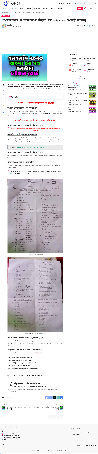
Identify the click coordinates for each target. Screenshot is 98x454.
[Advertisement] (49, 41)
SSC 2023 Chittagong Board (36, 375)
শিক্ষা (8, 15)
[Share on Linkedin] (3, 101)
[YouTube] (62, 3)
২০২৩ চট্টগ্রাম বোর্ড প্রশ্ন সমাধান (22, 134)
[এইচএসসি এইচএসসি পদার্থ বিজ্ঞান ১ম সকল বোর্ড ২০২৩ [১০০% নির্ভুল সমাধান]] (92, 88)
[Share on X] (85, 26)
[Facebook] (58, 3)
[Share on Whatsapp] (3, 98)
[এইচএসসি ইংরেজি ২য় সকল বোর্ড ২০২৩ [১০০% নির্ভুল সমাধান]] (92, 102)
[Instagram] (64, 3)
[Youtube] (75, 70)
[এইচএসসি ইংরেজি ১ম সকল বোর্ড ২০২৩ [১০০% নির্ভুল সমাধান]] (92, 110)
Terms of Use (25, 389)
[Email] (3, 105)
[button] (80, 8)
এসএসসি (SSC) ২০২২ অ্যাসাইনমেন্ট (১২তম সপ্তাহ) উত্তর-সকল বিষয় (23, 363)
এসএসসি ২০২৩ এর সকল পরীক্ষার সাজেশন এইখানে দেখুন (35, 103)
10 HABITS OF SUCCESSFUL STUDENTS (20, 365)
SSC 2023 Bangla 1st (24, 375)
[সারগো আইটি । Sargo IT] (14, 3)
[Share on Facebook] (82, 26)
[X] (60, 3)
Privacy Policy (51, 389)
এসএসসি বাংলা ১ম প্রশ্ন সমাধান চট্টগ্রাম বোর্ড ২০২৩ (25, 125)
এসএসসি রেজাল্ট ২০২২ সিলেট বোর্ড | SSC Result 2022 (20, 360)
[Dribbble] (89, 70)
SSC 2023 (16, 375)
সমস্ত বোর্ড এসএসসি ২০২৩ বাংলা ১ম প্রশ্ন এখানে (24, 349)
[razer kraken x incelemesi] (49, 453)
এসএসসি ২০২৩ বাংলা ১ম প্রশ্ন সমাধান (21, 162)
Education (9, 24)
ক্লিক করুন (39, 353)
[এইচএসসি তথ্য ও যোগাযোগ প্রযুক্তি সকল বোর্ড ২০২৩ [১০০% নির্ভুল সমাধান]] (92, 95)
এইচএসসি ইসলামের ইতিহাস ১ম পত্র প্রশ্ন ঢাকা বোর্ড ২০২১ (20, 357)
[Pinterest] (66, 3)
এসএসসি (4, 15)
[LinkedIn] (67, 3)
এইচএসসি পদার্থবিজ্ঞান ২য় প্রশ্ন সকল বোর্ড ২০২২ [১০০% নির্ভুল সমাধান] (23, 368)
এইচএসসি (69, 89)
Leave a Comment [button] (56, 417)
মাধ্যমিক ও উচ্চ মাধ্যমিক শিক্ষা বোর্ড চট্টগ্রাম (22, 107)
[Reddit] (69, 3)
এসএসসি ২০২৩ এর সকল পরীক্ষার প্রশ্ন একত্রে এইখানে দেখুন (35, 120)
